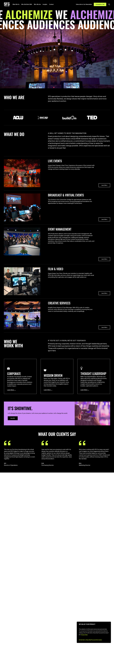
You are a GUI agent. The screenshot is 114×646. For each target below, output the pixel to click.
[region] (94, 632)
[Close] (109, 623)
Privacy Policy (84, 634)
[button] (104, 185)
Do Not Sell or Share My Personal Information (90, 640)
